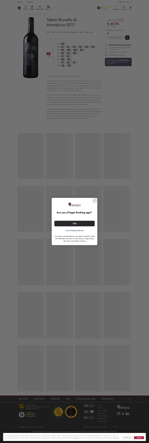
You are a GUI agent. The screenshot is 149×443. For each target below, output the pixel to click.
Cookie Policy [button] (76, 438)
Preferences (128, 437)
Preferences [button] (116, 438)
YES (75, 223)
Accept (139, 437)
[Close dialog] (94, 200)
